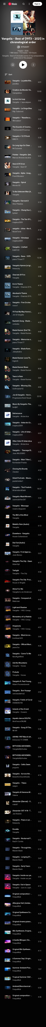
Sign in (37, 4)
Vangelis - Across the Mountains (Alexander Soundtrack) (22, 774)
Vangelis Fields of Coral (22, 700)
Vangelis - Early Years (21, 866)
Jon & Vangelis (18, 315)
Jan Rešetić (17, 814)
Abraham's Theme (20, 293)
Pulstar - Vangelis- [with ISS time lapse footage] (22, 155)
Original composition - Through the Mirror (22, 894)
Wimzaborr (17, 121)
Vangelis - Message (21, 506)
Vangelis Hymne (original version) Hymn (22, 266)
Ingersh (15, 361)
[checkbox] (39, 82)
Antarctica (25, 416)
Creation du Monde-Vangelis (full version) (22, 90)
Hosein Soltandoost (20, 537)
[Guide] (4, 3)
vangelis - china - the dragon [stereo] (22, 229)
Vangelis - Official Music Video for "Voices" (22, 644)
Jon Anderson (26, 592)
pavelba (16, 84)
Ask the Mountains (20, 663)
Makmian (16, 601)
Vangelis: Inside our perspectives (22, 875)
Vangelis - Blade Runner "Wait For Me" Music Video (22, 349)
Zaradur (16, 472)
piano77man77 (18, 259)
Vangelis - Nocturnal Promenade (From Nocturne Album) (22, 838)
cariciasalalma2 (19, 694)
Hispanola (17, 626)
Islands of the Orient (21, 709)
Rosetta (16, 829)
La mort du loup (19, 99)
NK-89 (15, 731)
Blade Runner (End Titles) (22, 330)
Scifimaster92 (18, 389)
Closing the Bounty (20, 469)
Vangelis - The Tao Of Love (22, 219)
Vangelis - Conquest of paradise (22, 598)
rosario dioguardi (19, 509)
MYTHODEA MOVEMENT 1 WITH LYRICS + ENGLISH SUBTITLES (22, 746)
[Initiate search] (24, 4)
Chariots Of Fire (19, 275)
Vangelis (16, 102)
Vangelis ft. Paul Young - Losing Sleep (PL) (22, 681)
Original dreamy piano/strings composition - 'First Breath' (22, 922)
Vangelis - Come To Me (22, 654)
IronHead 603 (18, 638)
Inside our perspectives (26, 878)
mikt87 (15, 804)
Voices (23, 666)
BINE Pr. (15, 139)
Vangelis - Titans (19, 783)
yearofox (16, 647)
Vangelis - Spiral (19, 182)
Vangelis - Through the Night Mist (22, 848)
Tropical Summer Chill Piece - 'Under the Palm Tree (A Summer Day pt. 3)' (22, 977)
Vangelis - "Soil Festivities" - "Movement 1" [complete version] (22, 487)
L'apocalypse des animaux (26, 102)
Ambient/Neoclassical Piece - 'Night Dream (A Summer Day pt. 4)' (22, 986)
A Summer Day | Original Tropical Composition (22, 959)
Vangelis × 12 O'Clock (21, 136)
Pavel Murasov (18, 176)
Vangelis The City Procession (22, 580)
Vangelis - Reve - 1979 (21, 256)
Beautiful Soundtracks (21, 777)
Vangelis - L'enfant (20, 247)
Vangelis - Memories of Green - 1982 (22, 339)
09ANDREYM (18, 703)
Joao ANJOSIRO (19, 453)
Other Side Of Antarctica (22, 441)
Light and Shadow (20, 607)
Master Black (18, 851)
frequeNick (17, 897)
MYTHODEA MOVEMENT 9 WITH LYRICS (22, 755)
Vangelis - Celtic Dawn (21, 764)
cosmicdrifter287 (19, 500)
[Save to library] (12, 64)
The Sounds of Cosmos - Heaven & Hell (22, 127)
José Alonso (17, 555)
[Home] (12, 3)
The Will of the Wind (20, 515)
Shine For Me (18, 589)
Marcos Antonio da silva (22, 158)
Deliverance (17, 413)
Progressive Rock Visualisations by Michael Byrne (22, 398)
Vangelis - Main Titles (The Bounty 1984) (22, 460)
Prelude (16, 672)
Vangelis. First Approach (22, 552)
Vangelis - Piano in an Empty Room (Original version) (22, 820)
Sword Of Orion (19, 164)
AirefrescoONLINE (19, 721)
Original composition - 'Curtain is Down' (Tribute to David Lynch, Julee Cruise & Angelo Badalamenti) (22, 995)
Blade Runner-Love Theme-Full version (22, 358)
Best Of (24, 167)
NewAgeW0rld (18, 657)
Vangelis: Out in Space (21, 885)
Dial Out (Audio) (19, 543)
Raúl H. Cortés (18, 841)
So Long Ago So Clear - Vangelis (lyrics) (22, 145)
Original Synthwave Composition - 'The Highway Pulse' (22, 912)
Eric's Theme (18, 284)
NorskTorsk (17, 232)
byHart (15, 213)
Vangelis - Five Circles (22, 302)
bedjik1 (15, 407)
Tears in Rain (18, 376)
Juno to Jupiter (26, 888)
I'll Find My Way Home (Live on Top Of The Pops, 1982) (22, 312)
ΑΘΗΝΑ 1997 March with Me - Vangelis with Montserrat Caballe (22, 737)
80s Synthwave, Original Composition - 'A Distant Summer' (22, 931)
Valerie (15, 795)
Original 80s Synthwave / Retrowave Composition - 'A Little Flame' (22, 949)
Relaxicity (16, 269)
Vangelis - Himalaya (21, 238)
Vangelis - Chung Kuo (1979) (22, 210)
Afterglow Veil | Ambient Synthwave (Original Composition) (22, 903)
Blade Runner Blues (20, 367)
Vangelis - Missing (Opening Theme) (22, 386)
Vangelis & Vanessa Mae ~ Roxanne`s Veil (22, 792)
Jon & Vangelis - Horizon (22, 395)
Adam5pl (16, 564)
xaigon (15, 786)
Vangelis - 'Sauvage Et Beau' (22, 450)
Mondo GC (16, 185)
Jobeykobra (17, 352)
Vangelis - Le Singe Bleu (22, 108)
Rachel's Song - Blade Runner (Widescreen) (22, 321)
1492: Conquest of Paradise (26, 610)
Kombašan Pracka (20, 463)
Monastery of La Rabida (22, 617)
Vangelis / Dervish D (21, 201)
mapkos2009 (18, 222)
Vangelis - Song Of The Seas (22, 728)
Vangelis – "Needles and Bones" (22, 118)
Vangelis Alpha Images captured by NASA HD (22, 173)
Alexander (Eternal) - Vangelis (22, 801)
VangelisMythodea (20, 749)
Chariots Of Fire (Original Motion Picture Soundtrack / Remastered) (26, 287)
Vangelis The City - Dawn (22, 561)
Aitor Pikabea (18, 204)
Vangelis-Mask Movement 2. (22, 497)
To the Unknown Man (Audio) (22, 192)
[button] (23, 47)
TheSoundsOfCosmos (21, 130)
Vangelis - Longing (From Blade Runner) (22, 857)
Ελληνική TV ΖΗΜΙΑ (20, 740)
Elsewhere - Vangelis (21, 533)
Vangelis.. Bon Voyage (22, 691)
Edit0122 (16, 250)
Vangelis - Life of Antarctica (22, 432)
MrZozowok (17, 148)
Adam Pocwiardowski (21, 684)
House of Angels (19, 583)
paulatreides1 (18, 481)
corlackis (16, 324)
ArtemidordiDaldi (19, 490)
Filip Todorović (18, 111)
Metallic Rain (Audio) (21, 524)
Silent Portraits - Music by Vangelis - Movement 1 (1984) (22, 478)
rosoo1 (15, 306)
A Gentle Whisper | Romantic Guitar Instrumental (22, 940)
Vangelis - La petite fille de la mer (22, 81)
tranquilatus (17, 93)
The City (24, 573)
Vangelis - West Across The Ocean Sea (22, 635)
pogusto (16, 768)
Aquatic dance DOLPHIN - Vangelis (22, 718)
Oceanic (24, 712)
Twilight (16, 570)
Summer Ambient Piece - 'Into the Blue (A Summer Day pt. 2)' (22, 968)
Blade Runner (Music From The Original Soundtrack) (26, 333)
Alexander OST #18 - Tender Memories (22, 811)
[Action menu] (33, 65)
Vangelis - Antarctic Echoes (22, 423)
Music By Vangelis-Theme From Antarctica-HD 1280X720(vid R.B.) (22, 404)
